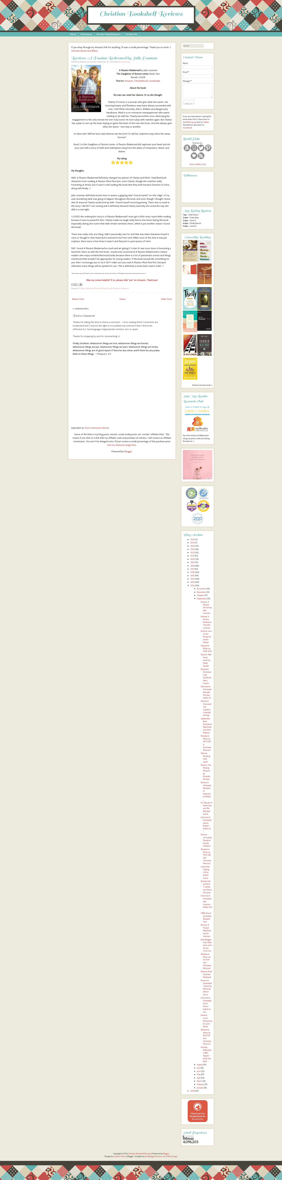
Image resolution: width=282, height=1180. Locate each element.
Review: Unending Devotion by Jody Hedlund (206, 840)
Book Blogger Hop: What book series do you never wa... (206, 945)
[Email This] (72, 284)
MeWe (198, 164)
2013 (192, 582)
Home (73, 34)
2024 (192, 546)
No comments (124, 62)
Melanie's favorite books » (202, 385)
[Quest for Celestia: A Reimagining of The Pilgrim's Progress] (204, 309)
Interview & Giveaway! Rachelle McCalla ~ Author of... (206, 692)
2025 (192, 543)
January (200, 1088)
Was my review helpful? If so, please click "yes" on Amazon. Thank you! (122, 280)
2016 (192, 572)
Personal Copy (100, 288)
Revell (109, 288)
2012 (192, 585)
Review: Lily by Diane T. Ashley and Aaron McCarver (206, 887)
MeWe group (190, 122)
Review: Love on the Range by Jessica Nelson (206, 637)
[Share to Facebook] (80, 284)
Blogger (128, 451)
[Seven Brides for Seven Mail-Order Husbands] (190, 261)
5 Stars (82, 288)
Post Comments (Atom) (97, 427)
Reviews (116, 288)
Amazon (129, 80)
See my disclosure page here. (122, 445)
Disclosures (86, 34)
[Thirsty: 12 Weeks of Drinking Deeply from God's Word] (190, 309)
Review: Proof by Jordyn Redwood (206, 974)
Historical (89, 288)
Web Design (172, 1156)
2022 (192, 552)
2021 (192, 556)
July (198, 1068)
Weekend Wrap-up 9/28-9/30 (206, 648)
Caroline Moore (119, 1156)
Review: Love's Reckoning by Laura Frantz (206, 1021)
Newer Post (78, 299)
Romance (125, 288)
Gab (204, 164)
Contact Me (131, 34)
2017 (192, 569)
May (198, 1074)
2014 (192, 579)
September (201, 599)
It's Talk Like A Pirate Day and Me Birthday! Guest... (206, 808)
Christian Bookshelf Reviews (141, 14)
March (199, 1081)
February (200, 1084)
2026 (192, 539)
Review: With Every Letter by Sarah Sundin (206, 660)
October (200, 595)
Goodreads (154, 80)
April (199, 1078)
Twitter (206, 122)
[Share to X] (78, 284)
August (200, 1065)
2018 (192, 566)
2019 (192, 562)
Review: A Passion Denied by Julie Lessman (206, 607)
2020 (192, 559)
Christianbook (141, 80)
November (201, 592)
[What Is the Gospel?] (204, 330)
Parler (192, 164)
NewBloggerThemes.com (155, 1156)
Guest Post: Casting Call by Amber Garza (205, 872)
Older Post (166, 299)
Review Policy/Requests (108, 34)
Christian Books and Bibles (84, 50)
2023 (192, 549)
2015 (192, 576)
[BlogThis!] (75, 284)
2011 (192, 1091)
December (201, 589)
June (199, 1071)
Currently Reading (197, 237)
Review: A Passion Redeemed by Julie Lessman (114, 58)
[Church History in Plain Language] (204, 355)
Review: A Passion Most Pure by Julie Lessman (206, 930)
